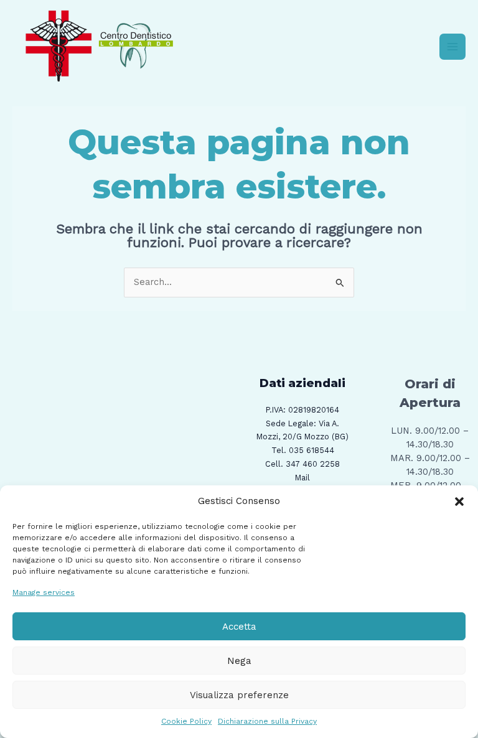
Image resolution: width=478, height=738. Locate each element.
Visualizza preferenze (239, 695)
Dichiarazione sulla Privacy (267, 721)
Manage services (43, 592)
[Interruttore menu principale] (452, 47)
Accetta (239, 626)
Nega (239, 660)
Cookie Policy (186, 721)
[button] (459, 501)
